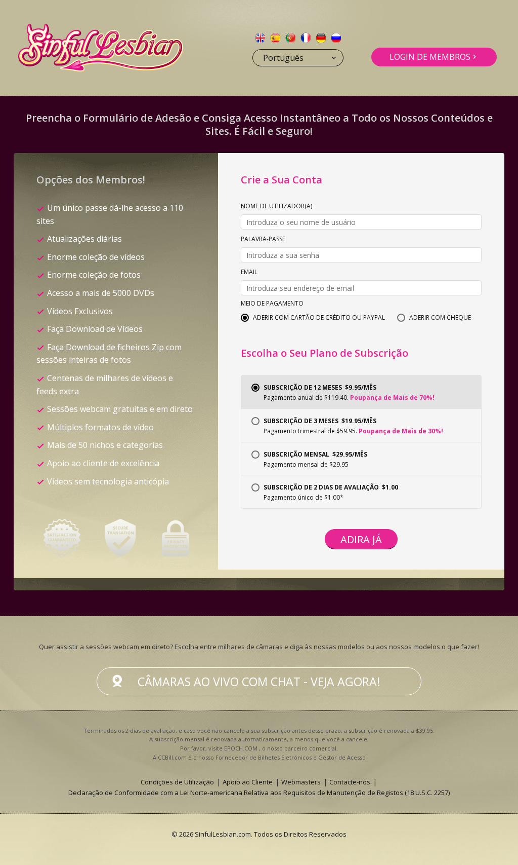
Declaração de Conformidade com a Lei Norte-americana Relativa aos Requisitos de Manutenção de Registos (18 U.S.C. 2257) (259, 792)
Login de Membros (430, 56)
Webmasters (301, 781)
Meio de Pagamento (272, 304)
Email (249, 272)
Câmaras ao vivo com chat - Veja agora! (259, 681)
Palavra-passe (263, 239)
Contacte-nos (349, 781)
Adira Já (361, 539)
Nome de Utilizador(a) (276, 206)
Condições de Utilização (177, 781)
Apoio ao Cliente (248, 781)
